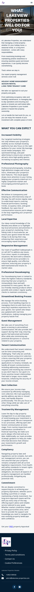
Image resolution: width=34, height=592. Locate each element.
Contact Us (10, 559)
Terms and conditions (15, 555)
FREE (11, 526)
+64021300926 (11, 575)
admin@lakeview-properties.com (17, 578)
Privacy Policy (11, 551)
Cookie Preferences (13, 563)
